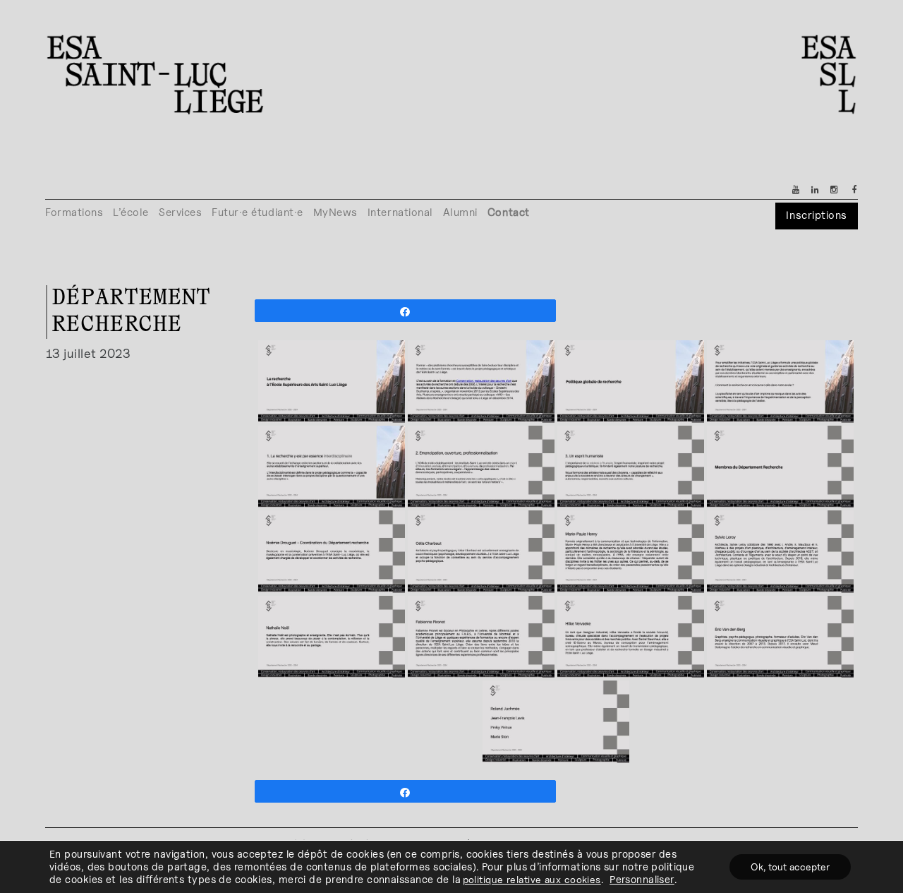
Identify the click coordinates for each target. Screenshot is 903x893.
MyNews (335, 212)
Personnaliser (642, 879)
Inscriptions (816, 215)
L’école (131, 212)
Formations (74, 212)
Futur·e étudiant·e (257, 212)
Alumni (460, 212)
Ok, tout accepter (790, 867)
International (400, 212)
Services (180, 212)
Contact (508, 212)
